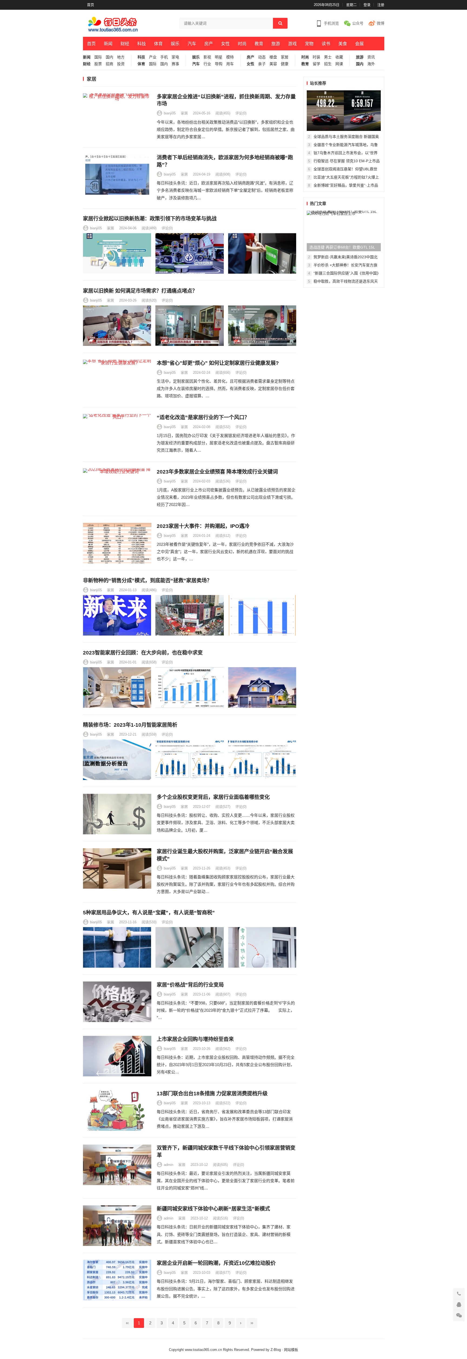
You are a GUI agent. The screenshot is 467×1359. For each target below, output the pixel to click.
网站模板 (291, 1350)
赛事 (175, 64)
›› (252, 1323)
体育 (158, 43)
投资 (121, 64)
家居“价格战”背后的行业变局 (190, 985)
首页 (90, 5)
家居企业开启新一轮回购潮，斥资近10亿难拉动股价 (216, 1263)
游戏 (292, 43)
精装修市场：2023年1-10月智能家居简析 (130, 725)
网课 (339, 64)
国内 (109, 57)
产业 (152, 57)
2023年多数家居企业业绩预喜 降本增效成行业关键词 (217, 472)
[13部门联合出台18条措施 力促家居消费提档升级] (117, 1110)
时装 (316, 57)
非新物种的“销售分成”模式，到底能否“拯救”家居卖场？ (147, 580)
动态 (262, 57)
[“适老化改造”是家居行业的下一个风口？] (117, 434)
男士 (328, 57)
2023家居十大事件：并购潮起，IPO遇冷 (203, 526)
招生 (328, 64)
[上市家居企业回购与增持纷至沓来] (117, 1056)
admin (168, 1165)
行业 (207, 64)
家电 (175, 57)
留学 (316, 64)
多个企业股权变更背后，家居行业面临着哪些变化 (213, 797)
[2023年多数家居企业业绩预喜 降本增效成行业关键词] (117, 488)
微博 (380, 23)
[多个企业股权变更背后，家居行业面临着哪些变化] (117, 814)
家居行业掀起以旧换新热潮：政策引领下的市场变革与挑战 (149, 218)
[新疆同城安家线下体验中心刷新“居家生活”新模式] (117, 1225)
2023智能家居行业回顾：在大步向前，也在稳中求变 (143, 653)
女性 (225, 43)
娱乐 (175, 43)
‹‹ (127, 1323)
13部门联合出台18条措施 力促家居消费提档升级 (212, 1093)
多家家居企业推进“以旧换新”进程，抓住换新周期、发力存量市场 (226, 100)
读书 (326, 43)
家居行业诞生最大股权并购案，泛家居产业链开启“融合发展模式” (225, 855)
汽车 (192, 43)
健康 (284, 64)
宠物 (309, 43)
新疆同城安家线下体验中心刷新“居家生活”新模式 (213, 1209)
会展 (359, 43)
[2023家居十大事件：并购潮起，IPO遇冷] (117, 543)
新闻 (108, 43)
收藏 (339, 57)
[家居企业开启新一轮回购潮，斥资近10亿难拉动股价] (117, 1280)
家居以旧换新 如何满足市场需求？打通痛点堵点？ (140, 291)
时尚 (242, 43)
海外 (371, 64)
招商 (109, 64)
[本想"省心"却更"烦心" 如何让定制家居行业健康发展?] (117, 380)
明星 (218, 57)
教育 (259, 43)
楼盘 (273, 57)
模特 (230, 57)
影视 (207, 57)
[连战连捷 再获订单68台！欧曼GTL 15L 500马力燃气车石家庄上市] (344, 231)
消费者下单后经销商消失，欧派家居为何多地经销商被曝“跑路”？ (225, 161)
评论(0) (240, 113)
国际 (98, 57)
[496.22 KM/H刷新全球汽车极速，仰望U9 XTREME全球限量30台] (344, 110)
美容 (273, 64)
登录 (367, 5)
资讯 (371, 57)
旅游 (275, 43)
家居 (284, 57)
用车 (230, 64)
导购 (218, 64)
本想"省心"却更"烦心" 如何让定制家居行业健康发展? (218, 363)
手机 (164, 57)
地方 (121, 57)
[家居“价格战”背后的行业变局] (117, 1001)
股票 (98, 64)
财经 (125, 43)
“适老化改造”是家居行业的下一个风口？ (203, 417)
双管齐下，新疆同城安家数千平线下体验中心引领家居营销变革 (226, 1151)
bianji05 (170, 113)
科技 (141, 43)
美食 (342, 43)
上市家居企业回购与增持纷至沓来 (195, 1039)
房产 (208, 43)
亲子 (262, 64)
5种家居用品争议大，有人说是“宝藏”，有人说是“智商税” (149, 912)
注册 (380, 5)
